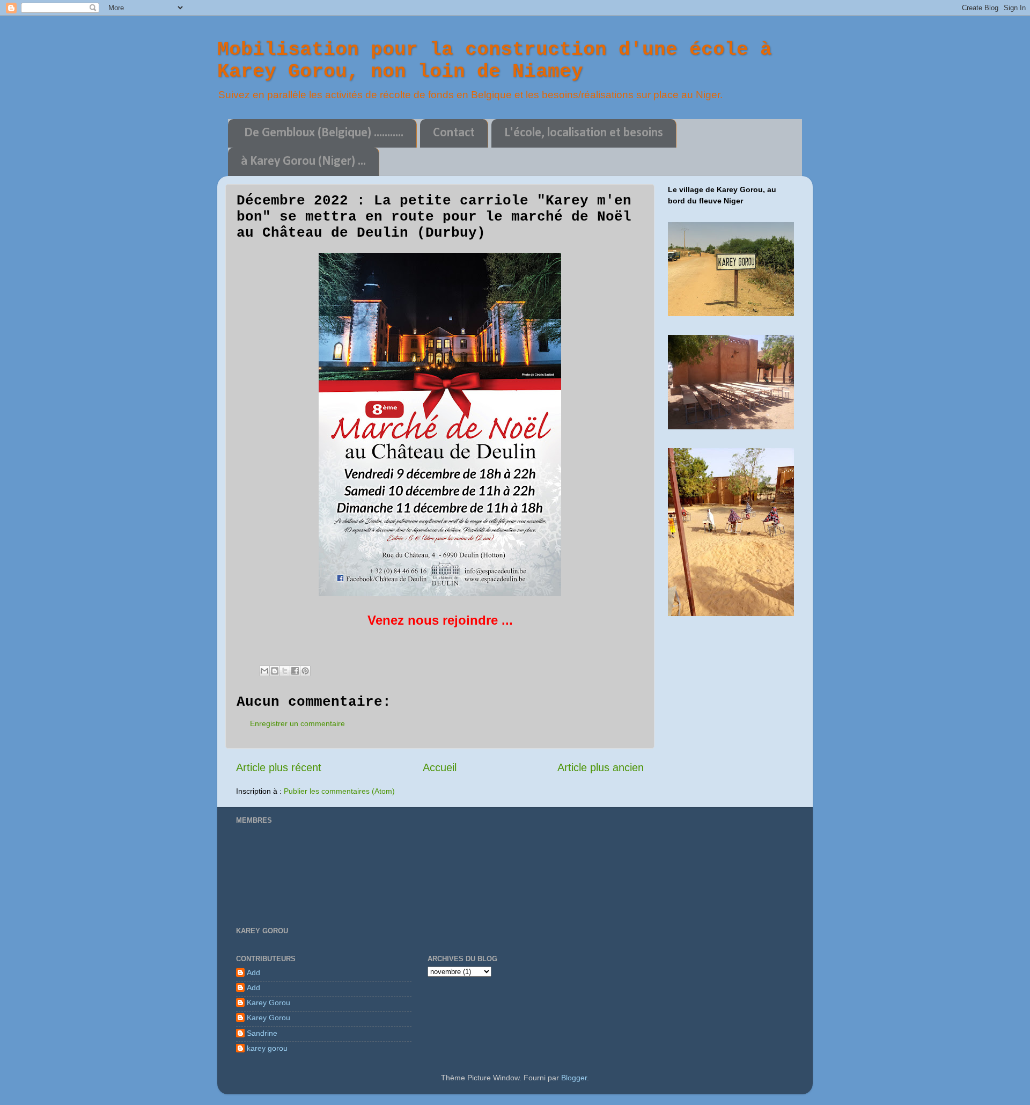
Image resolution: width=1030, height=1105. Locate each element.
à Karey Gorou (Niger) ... (303, 161)
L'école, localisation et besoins (583, 133)
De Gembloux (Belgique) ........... (323, 133)
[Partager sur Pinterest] (305, 670)
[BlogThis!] (274, 670)
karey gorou (267, 1048)
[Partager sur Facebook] (295, 670)
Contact (454, 133)
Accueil (440, 767)
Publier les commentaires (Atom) (339, 791)
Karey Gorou (268, 1002)
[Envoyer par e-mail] (264, 670)
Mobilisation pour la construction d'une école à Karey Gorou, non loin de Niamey (494, 61)
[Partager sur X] (284, 670)
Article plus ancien (600, 767)
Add (253, 972)
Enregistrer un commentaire (297, 723)
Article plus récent (278, 767)
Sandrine (262, 1033)
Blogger (574, 1077)
